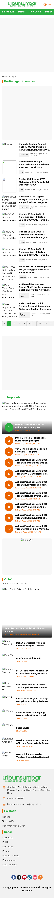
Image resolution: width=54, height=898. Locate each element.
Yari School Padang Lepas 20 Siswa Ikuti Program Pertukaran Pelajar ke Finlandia (32, 450)
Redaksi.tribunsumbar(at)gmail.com (25, 804)
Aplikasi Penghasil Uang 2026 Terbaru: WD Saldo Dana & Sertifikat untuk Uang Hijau (31, 505)
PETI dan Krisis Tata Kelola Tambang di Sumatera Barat (31, 686)
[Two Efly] (8, 659)
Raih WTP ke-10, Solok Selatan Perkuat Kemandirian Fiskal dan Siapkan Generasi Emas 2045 (35, 307)
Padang (23, 277)
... (34, 323)
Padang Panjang (10, 855)
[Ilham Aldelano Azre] (8, 687)
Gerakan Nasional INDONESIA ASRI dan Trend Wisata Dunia (32, 742)
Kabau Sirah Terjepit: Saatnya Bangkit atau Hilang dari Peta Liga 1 (32, 700)
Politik (5, 842)
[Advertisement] (27, 45)
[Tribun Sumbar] (22, 4)
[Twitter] (19, 877)
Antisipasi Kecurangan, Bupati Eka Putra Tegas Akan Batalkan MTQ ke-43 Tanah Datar (35, 288)
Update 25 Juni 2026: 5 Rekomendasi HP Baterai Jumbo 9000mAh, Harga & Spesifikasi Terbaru (33, 218)
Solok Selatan (22, 315)
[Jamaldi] (8, 701)
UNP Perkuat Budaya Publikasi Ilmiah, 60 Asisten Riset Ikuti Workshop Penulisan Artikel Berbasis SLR (34, 167)
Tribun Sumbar (31, 887)
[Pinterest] (24, 877)
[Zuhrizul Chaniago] (8, 743)
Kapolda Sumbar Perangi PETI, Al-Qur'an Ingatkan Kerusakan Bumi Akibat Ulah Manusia (34, 148)
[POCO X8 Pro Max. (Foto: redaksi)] (9, 220)
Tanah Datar (22, 295)
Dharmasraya (9, 860)
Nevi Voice (7, 846)
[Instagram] (35, 877)
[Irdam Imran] (8, 757)
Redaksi (6, 816)
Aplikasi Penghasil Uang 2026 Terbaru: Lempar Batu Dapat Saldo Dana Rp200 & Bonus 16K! (31, 461)
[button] (45, 4)
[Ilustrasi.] (9, 150)
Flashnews (24, 155)
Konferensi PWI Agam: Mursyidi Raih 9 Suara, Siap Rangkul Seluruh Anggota (33, 199)
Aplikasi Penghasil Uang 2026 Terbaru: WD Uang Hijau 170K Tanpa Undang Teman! (31, 472)
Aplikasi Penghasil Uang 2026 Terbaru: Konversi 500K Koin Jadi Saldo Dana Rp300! (31, 483)
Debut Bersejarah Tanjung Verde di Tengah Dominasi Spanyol (30, 644)
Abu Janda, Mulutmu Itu (29, 658)
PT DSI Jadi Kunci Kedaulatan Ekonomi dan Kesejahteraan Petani (32, 672)
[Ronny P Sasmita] (8, 673)
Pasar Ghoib (22, 728)
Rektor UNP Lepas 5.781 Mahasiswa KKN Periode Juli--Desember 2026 (35, 182)
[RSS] (40, 877)
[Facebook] (13, 877)
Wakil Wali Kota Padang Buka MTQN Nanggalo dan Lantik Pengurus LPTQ (35, 269)
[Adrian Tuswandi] (8, 645)
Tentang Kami (9, 821)
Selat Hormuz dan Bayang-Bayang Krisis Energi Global (31, 714)
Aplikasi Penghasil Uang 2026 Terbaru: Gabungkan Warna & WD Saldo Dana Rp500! (31, 527)
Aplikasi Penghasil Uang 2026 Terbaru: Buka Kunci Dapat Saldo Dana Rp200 (31, 516)
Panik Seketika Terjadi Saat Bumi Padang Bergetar (30, 439)
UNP (21, 172)
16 (46, 323)
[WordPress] (29, 877)
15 (40, 323)
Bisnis (22, 225)
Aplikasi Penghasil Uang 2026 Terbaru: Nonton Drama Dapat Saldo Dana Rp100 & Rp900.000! (32, 494)
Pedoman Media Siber (13, 825)
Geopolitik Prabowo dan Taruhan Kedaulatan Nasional (32, 755)
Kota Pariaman (9, 864)
